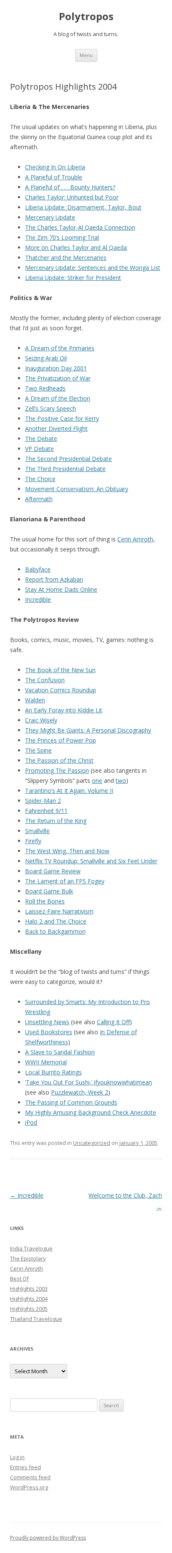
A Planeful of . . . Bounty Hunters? (70, 187)
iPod (31, 1122)
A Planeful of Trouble (53, 177)
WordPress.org (29, 1487)
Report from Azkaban (54, 579)
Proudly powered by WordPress (48, 1537)
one (97, 780)
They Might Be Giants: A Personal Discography (88, 730)
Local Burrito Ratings (53, 1072)
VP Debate (39, 449)
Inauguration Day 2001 (56, 368)
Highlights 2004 (29, 1298)
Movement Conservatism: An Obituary (76, 489)
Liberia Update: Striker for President (73, 278)
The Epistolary (28, 1258)
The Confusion (45, 680)
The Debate (41, 439)
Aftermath (39, 499)
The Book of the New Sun (60, 670)
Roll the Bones (45, 901)
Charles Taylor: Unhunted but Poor (72, 197)
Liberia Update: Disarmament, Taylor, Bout (83, 207)
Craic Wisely (41, 720)
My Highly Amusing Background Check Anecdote (90, 1112)
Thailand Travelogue (36, 1319)
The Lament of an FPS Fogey (64, 881)
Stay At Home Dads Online (61, 589)
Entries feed (25, 1467)
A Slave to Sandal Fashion (60, 1052)
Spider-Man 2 (43, 801)
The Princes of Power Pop (60, 740)
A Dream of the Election (57, 398)
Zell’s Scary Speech (50, 408)
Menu (86, 55)
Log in (17, 1457)
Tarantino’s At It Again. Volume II (69, 791)
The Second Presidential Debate (68, 459)
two (121, 780)
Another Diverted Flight (56, 428)
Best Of (19, 1278)
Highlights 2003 (29, 1288)
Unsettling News (47, 1022)
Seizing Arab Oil (46, 358)
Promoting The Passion (57, 770)
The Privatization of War (58, 378)
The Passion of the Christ (59, 760)
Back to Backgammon (55, 931)
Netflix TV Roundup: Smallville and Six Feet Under (91, 861)
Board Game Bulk (49, 891)
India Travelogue (31, 1248)
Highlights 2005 (29, 1308)
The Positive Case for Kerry (62, 418)
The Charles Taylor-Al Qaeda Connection (80, 227)
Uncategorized (91, 1143)
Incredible (38, 599)
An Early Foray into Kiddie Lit (63, 710)
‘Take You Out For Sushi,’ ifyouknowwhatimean (88, 1082)
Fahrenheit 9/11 (46, 811)
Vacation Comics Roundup (60, 690)
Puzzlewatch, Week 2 (79, 1092)
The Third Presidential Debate (65, 469)
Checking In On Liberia (55, 167)
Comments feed (30, 1477)
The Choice (40, 479)
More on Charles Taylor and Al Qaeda (76, 247)
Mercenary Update (50, 217)
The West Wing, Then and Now (67, 851)
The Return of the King (55, 821)
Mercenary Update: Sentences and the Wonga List (92, 268)
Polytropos (86, 16)
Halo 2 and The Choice (55, 921)
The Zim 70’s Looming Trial (62, 237)
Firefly (33, 841)
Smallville (37, 831)
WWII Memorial (46, 1062)
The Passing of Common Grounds (71, 1102)
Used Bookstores (48, 1032)
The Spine (38, 750)
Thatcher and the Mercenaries (65, 257)
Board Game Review (53, 871)
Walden (35, 700)
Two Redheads (45, 388)
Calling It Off (113, 1022)
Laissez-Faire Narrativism (59, 911)
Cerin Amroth (135, 539)
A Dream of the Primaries (59, 348)
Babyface (38, 569)
